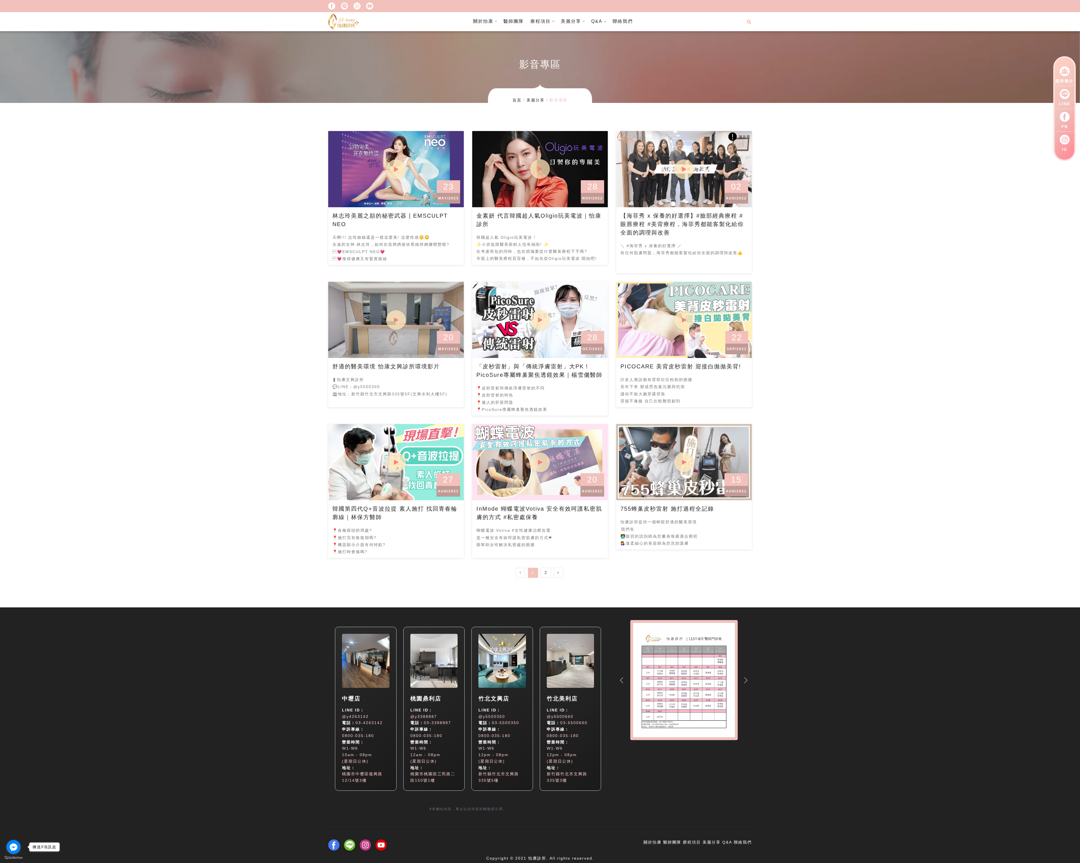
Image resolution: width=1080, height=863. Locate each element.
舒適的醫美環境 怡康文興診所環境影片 (386, 366)
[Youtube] (369, 5)
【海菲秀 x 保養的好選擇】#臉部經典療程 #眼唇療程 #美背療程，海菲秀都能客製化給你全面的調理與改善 (682, 224)
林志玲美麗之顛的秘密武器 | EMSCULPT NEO (390, 220)
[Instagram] (357, 5)
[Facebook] (331, 5)
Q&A (596, 21)
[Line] (344, 5)
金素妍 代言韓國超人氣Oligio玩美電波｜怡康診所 (538, 220)
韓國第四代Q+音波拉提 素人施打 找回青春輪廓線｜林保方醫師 (394, 513)
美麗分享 (571, 21)
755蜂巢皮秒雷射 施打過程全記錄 (667, 509)
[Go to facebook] (13, 847)
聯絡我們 (623, 21)
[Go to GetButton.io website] (13, 857)
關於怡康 (483, 21)
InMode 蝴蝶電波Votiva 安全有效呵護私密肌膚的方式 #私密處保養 (539, 513)
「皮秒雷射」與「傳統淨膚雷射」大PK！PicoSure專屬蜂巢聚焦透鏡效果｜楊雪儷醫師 (539, 370)
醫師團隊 (513, 21)
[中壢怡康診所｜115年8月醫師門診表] (684, 684)
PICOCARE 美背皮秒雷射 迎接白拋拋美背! (680, 366)
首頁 (516, 100)
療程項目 (540, 21)
